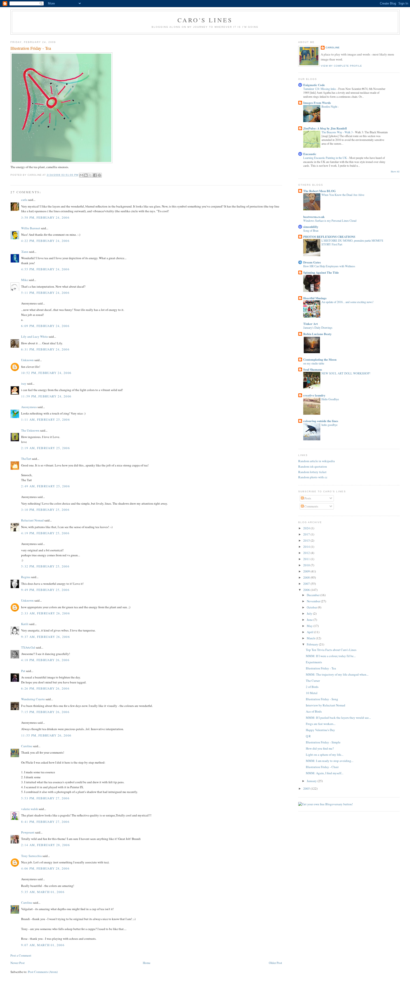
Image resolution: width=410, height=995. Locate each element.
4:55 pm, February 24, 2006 (45, 269)
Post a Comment (20, 955)
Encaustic (309, 154)
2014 (307, 546)
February (313, 644)
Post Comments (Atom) (43, 972)
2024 (307, 528)
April (310, 632)
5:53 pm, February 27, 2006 (45, 798)
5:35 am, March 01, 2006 (43, 892)
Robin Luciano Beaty (317, 334)
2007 (307, 583)
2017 (307, 534)
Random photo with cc (312, 477)
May (310, 626)
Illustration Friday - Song (322, 699)
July (310, 613)
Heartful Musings (314, 298)
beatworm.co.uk (314, 216)
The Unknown (30, 430)
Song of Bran (310, 230)
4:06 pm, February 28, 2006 (45, 868)
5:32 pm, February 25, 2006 (45, 566)
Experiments (314, 662)
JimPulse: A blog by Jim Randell (325, 128)
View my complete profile (341, 65)
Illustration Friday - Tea (321, 668)
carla (24, 200)
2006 (307, 590)
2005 (307, 788)
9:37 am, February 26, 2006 (45, 637)
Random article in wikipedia (316, 461)
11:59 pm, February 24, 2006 (46, 396)
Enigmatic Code (314, 85)
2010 (307, 565)
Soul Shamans (312, 369)
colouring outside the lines (320, 421)
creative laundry (314, 395)
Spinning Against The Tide (321, 272)
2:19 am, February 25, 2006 (45, 448)
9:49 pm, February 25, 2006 (45, 590)
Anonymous (29, 407)
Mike (24, 280)
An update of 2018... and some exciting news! (347, 302)
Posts (307, 498)
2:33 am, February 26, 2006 (45, 613)
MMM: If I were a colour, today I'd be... (331, 656)
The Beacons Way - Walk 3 (337, 132)
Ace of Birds (314, 711)
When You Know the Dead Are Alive (342, 195)
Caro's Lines (205, 20)
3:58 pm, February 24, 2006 (45, 217)
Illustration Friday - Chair (322, 767)
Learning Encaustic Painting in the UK (325, 158)
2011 (307, 559)
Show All (395, 171)
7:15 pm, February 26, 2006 (45, 712)
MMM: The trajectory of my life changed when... (337, 674)
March (311, 638)
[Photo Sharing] (61, 162)
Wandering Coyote (33, 699)
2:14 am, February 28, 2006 (45, 845)
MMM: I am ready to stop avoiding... (329, 761)
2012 (307, 553)
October (312, 607)
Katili (24, 624)
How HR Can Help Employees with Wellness (329, 266)
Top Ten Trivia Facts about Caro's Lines (331, 650)
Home (146, 963)
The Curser (313, 680)
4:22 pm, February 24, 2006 (45, 241)
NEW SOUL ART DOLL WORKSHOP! (345, 373)
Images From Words (317, 102)
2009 (307, 571)
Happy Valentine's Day (320, 730)
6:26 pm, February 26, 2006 (45, 688)
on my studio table (313, 363)
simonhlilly (310, 226)
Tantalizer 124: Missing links (320, 89)
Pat (23, 671)
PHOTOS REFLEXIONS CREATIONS (329, 236)
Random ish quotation (312, 466)
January (312, 781)
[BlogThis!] (86, 175)
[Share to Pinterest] (99, 175)
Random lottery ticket (312, 472)
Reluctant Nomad (32, 520)
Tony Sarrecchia (31, 856)
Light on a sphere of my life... (324, 754)
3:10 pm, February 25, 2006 (45, 509)
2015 (307, 540)
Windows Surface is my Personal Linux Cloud (329, 220)
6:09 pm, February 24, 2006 (45, 326)
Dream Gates (312, 262)
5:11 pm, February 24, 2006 (45, 292)
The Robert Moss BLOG (319, 191)
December (313, 595)
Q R (308, 736)
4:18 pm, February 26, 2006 (45, 660)
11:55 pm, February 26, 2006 (46, 735)
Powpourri (27, 832)
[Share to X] (90, 175)
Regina (25, 577)
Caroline (26, 746)
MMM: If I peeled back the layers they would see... (338, 717)
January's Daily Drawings (317, 327)
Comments (311, 506)
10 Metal (311, 693)
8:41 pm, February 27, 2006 (45, 822)
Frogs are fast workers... (320, 724)
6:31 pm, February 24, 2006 (45, 349)
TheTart (26, 458)
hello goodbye (329, 425)
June (310, 619)
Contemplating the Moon (319, 359)
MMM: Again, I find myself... (324, 773)
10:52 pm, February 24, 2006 (46, 373)
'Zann (24, 251)
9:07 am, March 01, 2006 (43, 945)
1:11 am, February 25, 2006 (45, 419)
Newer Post (17, 963)
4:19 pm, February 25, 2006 (45, 533)
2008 (307, 577)
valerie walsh (29, 809)
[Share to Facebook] (95, 175)
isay (24, 383)
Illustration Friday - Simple (323, 742)
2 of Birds (312, 687)
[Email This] (81, 175)
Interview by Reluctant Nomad (325, 705)
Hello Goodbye (330, 399)
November (314, 601)
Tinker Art (310, 323)
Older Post (275, 963)
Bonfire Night (329, 106)
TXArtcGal (28, 647)
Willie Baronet (30, 228)
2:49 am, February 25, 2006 (45, 486)
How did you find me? (320, 748)
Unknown (27, 360)
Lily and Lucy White (34, 336)
